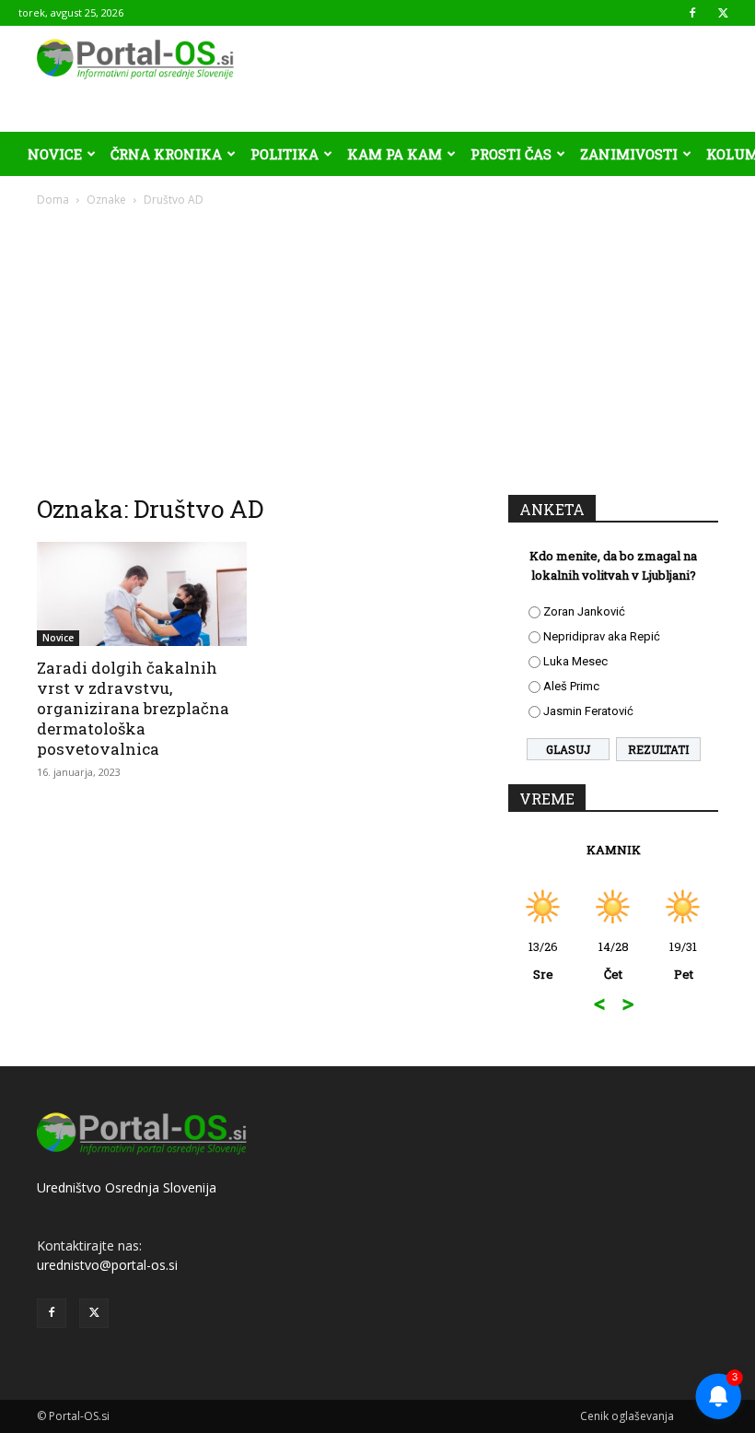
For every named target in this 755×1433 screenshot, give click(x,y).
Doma (53, 199)
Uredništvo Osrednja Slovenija (126, 1187)
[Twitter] (723, 13)
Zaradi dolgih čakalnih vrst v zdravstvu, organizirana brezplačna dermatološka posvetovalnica (133, 708)
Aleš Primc (571, 686)
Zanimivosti (629, 154)
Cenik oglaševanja (627, 1416)
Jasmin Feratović (588, 711)
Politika (284, 154)
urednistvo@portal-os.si (107, 1265)
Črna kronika (166, 154)
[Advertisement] (377, 346)
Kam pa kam (394, 154)
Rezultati (658, 749)
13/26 (543, 960)
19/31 (683, 960)
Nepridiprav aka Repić (601, 636)
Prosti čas (511, 154)
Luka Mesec (575, 661)
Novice (55, 154)
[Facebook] (692, 13)
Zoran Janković (584, 611)
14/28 (613, 960)
